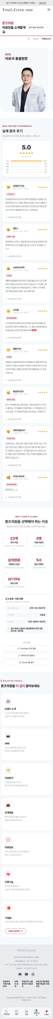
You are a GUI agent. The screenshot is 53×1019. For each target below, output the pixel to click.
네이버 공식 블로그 (28, 655)
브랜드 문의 (16, 983)
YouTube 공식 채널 (28, 648)
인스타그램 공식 (28, 662)
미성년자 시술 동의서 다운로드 (27, 983)
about (35, 39)
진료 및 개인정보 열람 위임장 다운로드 (42, 983)
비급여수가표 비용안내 (6, 983)
